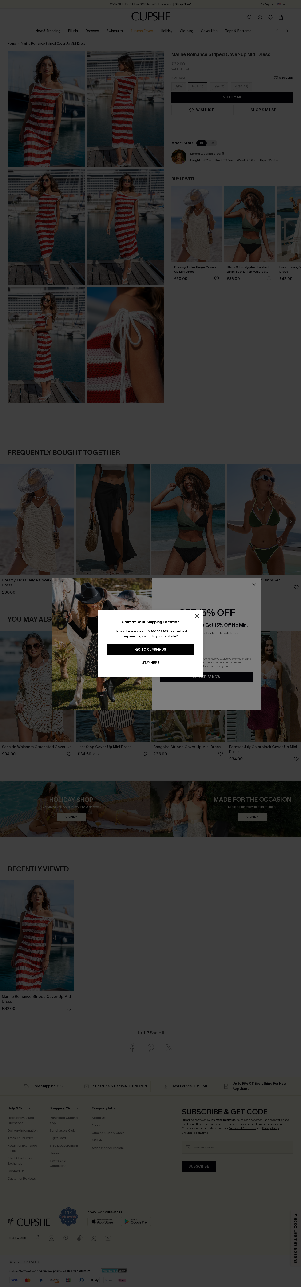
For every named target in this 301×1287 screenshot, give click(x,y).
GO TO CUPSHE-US (150, 649)
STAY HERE (150, 663)
